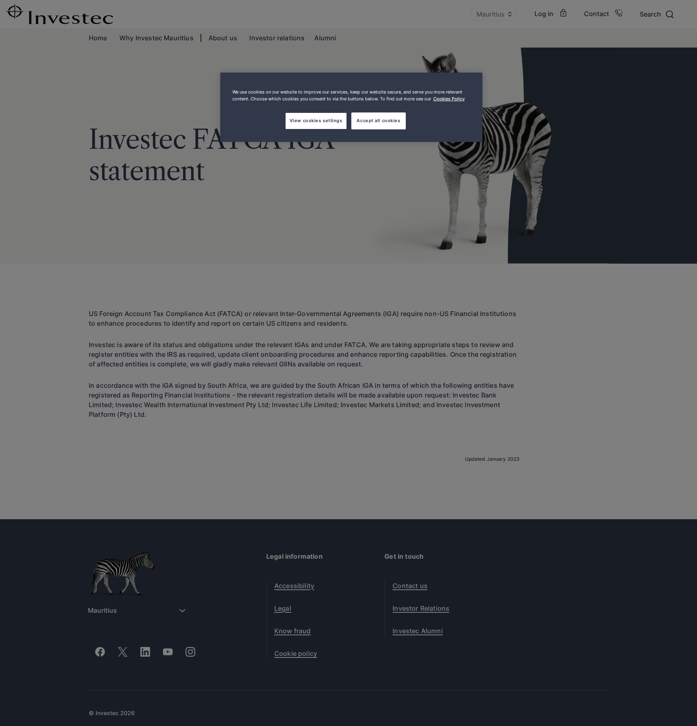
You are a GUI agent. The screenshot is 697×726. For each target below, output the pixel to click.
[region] (351, 107)
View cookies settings (316, 120)
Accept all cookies (378, 120)
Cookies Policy (449, 99)
